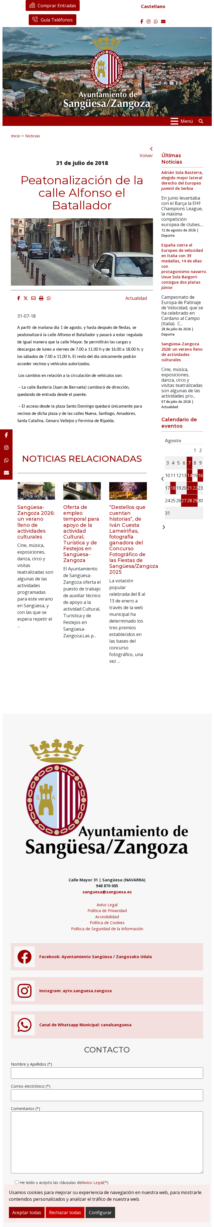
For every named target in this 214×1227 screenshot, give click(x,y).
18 (173, 488)
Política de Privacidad (107, 910)
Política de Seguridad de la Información (107, 928)
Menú (187, 121)
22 (195, 488)
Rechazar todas (65, 1212)
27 (183, 501)
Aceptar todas (26, 1212)
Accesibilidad (107, 916)
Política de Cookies (107, 922)
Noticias (32, 135)
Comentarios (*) (25, 1108)
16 (200, 475)
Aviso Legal (107, 904)
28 (189, 501)
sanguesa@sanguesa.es (107, 891)
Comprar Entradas (57, 6)
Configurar (100, 1212)
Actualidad (136, 298)
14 (189, 475)
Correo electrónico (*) (30, 1086)
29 (195, 501)
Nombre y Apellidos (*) (31, 1064)
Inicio (15, 135)
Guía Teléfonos (57, 20)
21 (189, 488)
